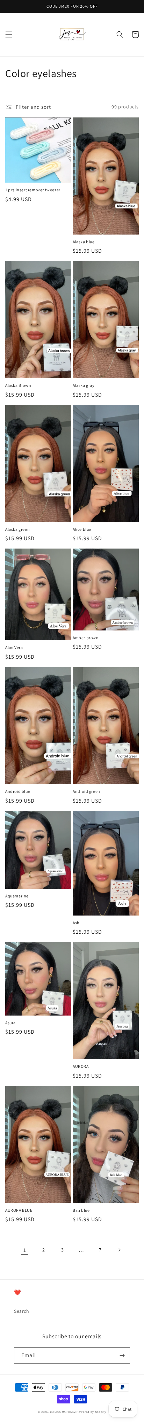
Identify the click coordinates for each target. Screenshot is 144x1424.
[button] (8, 34)
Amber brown (86, 637)
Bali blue (81, 1210)
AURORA (81, 1066)
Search (21, 1311)
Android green (86, 791)
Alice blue (82, 529)
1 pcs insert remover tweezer (32, 189)
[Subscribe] (122, 1355)
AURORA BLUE (19, 1210)
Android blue (17, 791)
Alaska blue (84, 241)
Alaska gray (84, 385)
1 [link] (24, 1250)
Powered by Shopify (91, 1412)
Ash (76, 922)
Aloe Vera (14, 647)
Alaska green (17, 529)
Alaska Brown (18, 385)
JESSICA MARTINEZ (62, 1412)
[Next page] (119, 1249)
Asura (10, 1022)
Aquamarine (17, 895)
